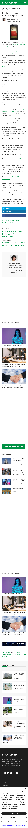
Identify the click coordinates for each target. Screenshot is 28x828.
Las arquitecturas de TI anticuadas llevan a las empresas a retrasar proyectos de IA (19, 724)
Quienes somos (5, 785)
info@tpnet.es (6, 652)
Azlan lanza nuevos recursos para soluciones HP (12, 234)
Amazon (5, 220)
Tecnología (5, 10)
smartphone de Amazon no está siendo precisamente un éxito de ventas (13, 161)
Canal (3, 8)
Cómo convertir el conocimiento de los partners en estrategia (18, 470)
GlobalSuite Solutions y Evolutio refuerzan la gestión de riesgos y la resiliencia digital (19, 738)
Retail (18, 8)
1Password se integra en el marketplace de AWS (19, 480)
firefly (11, 222)
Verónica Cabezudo (14, 263)
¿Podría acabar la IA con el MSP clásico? (19, 698)
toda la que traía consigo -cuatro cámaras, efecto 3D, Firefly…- (13, 51)
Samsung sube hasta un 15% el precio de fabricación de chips (19, 675)
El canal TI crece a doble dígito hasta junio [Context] (19, 460)
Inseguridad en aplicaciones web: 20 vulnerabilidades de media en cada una (19, 686)
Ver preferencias (12, 821)
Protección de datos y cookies (8, 825)
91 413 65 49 (18, 652)
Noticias (8, 8)
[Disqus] (14, 415)
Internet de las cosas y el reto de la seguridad (13, 244)
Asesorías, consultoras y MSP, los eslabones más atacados (18, 710)
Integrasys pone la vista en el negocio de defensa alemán (19, 490)
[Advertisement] (14, 300)
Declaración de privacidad (20, 825)
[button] (26, 789)
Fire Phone (6, 222)
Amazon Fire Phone (14, 220)
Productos (13, 8)
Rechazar (12, 817)
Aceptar (12, 813)
